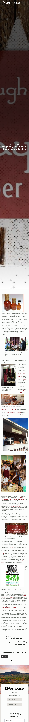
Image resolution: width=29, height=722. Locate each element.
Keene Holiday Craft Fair (9, 607)
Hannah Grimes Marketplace (13, 412)
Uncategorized (11, 660)
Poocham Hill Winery (22, 380)
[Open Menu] (25, 3)
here (9, 520)
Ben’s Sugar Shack (11, 504)
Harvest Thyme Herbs (15, 506)
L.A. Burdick (22, 499)
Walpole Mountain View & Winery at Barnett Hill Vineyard (22, 374)
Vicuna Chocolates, (13, 499)
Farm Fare (10, 547)
